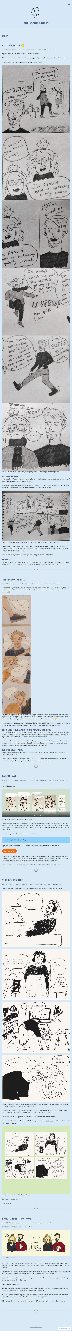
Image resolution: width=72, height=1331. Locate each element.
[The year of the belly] (36, 766)
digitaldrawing (32, 584)
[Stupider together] (36, 1208)
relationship (63, 780)
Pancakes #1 (9, 776)
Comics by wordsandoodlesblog (15, 840)
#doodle (20, 49)
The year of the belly (14, 579)
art (26, 780)
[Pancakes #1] (36, 870)
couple (31, 49)
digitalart (26, 584)
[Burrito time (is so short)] (36, 1310)
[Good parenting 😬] (36, 569)
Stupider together (12, 880)
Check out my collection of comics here (34, 737)
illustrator (51, 780)
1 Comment (48, 1223)
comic (27, 49)
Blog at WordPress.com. (36, 1327)
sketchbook (41, 49)
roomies (49, 884)
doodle (38, 584)
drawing (35, 49)
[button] (36, 803)
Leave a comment (49, 49)
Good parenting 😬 (13, 45)
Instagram (49, 1121)
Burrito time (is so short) (10, 1199)
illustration (45, 780)
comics (32, 780)
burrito (26, 1223)
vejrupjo (14, 49)
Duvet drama (6, 1203)
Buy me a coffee (9, 851)
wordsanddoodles (36, 23)
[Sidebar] (69, 4)
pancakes (56, 780)
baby (24, 49)
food (42, 1223)
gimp (46, 584)
